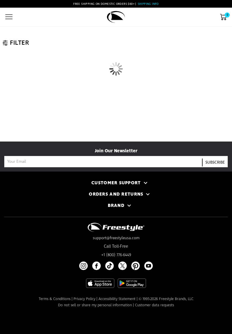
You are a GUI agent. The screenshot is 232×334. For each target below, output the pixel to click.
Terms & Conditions (54, 299)
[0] (223, 17)
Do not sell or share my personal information (95, 305)
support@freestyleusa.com (116, 238)
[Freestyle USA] (116, 17)
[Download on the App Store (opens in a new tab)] (100, 283)
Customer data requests (154, 305)
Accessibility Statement (117, 299)
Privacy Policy (84, 299)
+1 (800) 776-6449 (116, 255)
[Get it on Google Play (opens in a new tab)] (132, 283)
